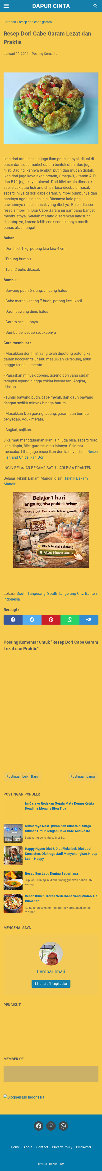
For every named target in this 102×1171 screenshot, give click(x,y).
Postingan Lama (82, 776)
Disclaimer (83, 1147)
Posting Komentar (45, 54)
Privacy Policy (62, 1147)
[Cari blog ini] (95, 6)
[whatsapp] (69, 620)
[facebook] (13, 620)
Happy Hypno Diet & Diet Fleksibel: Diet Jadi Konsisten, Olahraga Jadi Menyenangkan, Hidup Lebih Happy (61, 854)
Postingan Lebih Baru (22, 776)
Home (15, 1147)
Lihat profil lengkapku (51, 984)
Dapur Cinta (51, 6)
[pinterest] (51, 620)
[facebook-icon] (38, 1126)
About (27, 1147)
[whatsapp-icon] (63, 1126)
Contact (42, 1147)
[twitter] (32, 620)
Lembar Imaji (51, 971)
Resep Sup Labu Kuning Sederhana (51, 873)
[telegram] (88, 620)
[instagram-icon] (51, 1126)
